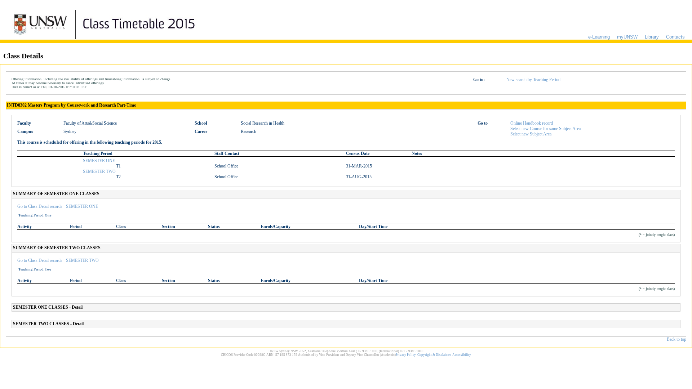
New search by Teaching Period (533, 79)
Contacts (675, 37)
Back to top (676, 339)
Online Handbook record (531, 123)
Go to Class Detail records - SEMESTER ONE (57, 206)
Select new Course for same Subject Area (545, 128)
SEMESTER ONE (99, 160)
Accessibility (461, 355)
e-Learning (599, 37)
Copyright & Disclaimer (434, 355)
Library (652, 37)
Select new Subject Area (530, 134)
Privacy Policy (406, 355)
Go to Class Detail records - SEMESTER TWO (58, 260)
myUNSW (627, 37)
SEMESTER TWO (99, 171)
